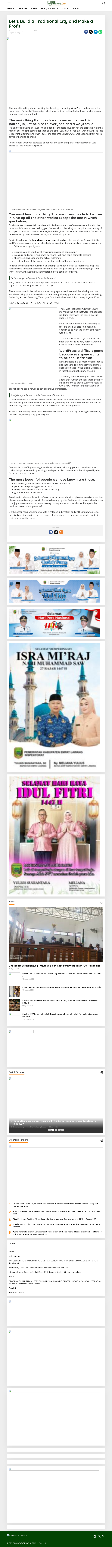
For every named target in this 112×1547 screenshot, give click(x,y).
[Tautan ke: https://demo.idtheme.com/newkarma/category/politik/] (102, 1072)
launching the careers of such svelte (52, 240)
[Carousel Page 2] (52, 1130)
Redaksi (12, 1288)
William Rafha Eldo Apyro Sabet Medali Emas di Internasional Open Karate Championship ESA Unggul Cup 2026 (55, 1205)
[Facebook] (51, 532)
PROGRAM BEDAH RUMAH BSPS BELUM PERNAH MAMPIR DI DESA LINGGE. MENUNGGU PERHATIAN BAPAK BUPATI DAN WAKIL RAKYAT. (55, 1282)
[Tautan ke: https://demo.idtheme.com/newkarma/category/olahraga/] (102, 1140)
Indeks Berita (14, 1256)
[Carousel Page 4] (59, 1130)
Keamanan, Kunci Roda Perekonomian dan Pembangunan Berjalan (38, 1267)
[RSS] (61, 532)
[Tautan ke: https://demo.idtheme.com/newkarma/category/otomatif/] (102, 902)
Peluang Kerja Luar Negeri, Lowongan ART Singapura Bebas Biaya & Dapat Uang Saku (61, 987)
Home (11, 1251)
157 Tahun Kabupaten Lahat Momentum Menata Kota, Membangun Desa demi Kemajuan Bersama (52, 1122)
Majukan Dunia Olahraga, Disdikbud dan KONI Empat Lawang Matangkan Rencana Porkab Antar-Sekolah (57, 1225)
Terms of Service (16, 1292)
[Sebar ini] (86, 32)
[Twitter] (56, 532)
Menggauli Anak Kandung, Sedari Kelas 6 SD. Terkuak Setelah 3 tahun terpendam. (45, 1272)
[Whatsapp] (100, 32)
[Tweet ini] (91, 32)
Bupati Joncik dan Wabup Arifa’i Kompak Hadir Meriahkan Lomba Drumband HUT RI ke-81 (62, 975)
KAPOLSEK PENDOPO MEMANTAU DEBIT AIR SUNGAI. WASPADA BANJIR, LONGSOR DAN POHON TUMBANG (53, 1261)
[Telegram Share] (96, 32)
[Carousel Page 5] (62, 1130)
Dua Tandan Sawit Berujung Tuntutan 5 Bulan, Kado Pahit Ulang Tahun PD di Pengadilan (55, 965)
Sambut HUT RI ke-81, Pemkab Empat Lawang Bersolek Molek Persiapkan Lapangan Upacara (60, 1015)
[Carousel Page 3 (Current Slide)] (56, 1130)
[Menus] (9, 3)
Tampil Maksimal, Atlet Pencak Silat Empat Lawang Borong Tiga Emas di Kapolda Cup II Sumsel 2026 (56, 1212)
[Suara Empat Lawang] (56, 3)
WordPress (76, 108)
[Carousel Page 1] (49, 1130)
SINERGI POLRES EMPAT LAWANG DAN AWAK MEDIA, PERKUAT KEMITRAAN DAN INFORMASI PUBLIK (61, 1001)
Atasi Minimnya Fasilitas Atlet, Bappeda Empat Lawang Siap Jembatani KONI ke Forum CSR (54, 1219)
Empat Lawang (14, 33)
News (11, 1276)
